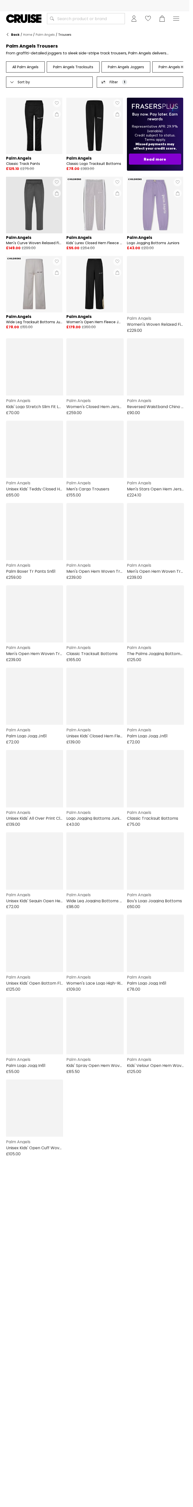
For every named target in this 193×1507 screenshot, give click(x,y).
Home (27, 34)
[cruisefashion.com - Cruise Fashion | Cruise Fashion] (23, 18)
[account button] (134, 19)
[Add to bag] (56, 114)
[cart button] (162, 19)
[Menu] (176, 19)
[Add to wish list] (56, 103)
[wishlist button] (148, 19)
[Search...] (52, 18)
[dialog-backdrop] (155, 134)
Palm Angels (45, 34)
